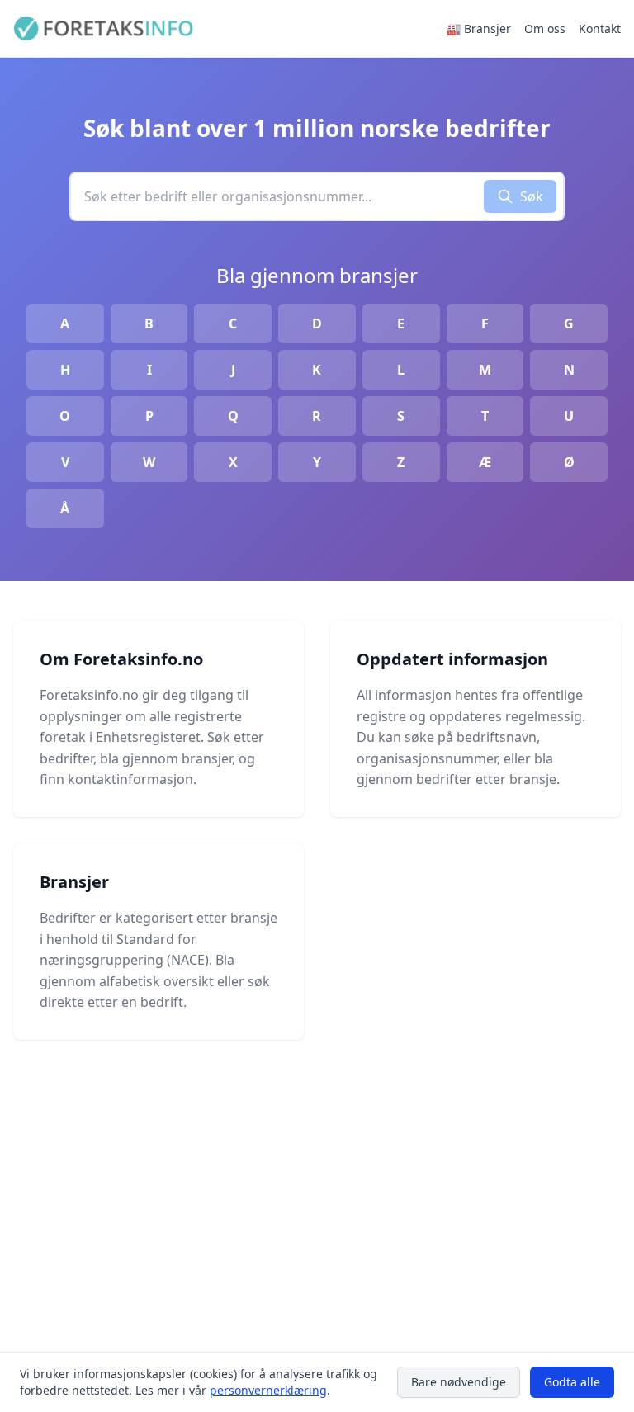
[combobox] (277, 196)
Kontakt (600, 28)
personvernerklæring (268, 1390)
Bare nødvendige (458, 1382)
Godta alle (572, 1382)
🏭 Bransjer (479, 28)
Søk (531, 196)
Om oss (544, 28)
